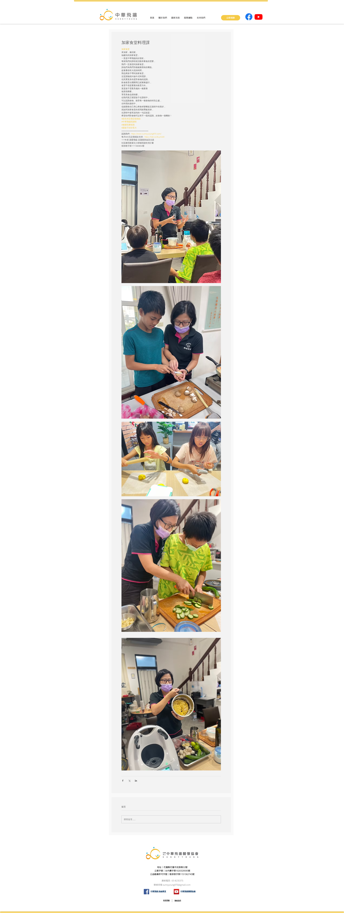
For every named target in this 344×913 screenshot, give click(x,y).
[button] (162, 18)
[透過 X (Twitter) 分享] (129, 780)
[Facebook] (249, 16)
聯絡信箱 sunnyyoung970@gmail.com (172, 885)
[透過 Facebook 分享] (122, 780)
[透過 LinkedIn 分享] (136, 780)
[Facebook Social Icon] (146, 891)
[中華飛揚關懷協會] (176, 891)
